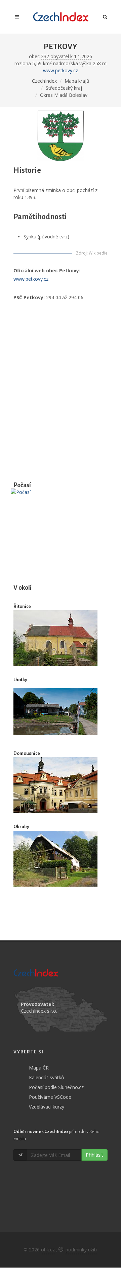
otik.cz (48, 1249)
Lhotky (20, 679)
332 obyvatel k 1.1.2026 (66, 56)
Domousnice (26, 753)
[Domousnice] (55, 785)
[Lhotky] (55, 711)
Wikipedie (98, 253)
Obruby (21, 826)
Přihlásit (94, 1155)
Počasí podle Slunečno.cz (56, 1087)
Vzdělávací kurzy (46, 1106)
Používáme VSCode (50, 1097)
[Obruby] (55, 858)
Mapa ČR (39, 1067)
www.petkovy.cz (60, 70)
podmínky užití (81, 1249)
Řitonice (22, 606)
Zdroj (81, 253)
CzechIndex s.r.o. (39, 1011)
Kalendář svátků (46, 1077)
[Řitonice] (55, 638)
